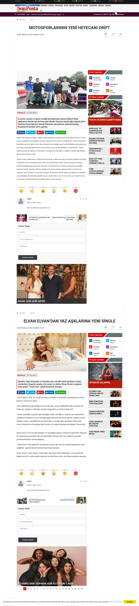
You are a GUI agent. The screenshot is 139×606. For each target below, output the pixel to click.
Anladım (130, 601)
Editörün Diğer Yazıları (34, 202)
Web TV (106, 14)
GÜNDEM (43, 6)
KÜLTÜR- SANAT (82, 6)
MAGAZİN (59, 6)
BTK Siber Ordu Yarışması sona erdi (60, 14)
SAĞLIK (101, 6)
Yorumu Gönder (27, 257)
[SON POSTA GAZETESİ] (27, 8)
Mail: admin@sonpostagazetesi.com (38, 208)
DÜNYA (51, 6)
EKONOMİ (93, 6)
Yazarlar (98, 14)
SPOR (66, 6)
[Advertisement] (69, 55)
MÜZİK (72, 6)
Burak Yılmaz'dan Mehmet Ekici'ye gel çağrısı (32, 14)
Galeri (113, 14)
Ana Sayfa (22, 19)
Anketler (121, 14)
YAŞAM (108, 6)
